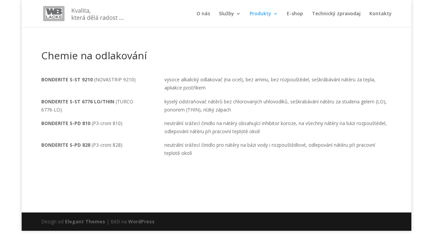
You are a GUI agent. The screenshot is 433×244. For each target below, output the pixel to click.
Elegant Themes (85, 221)
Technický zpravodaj (336, 14)
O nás (203, 14)
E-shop (295, 14)
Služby (226, 14)
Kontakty (380, 14)
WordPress (141, 221)
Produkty (260, 14)
